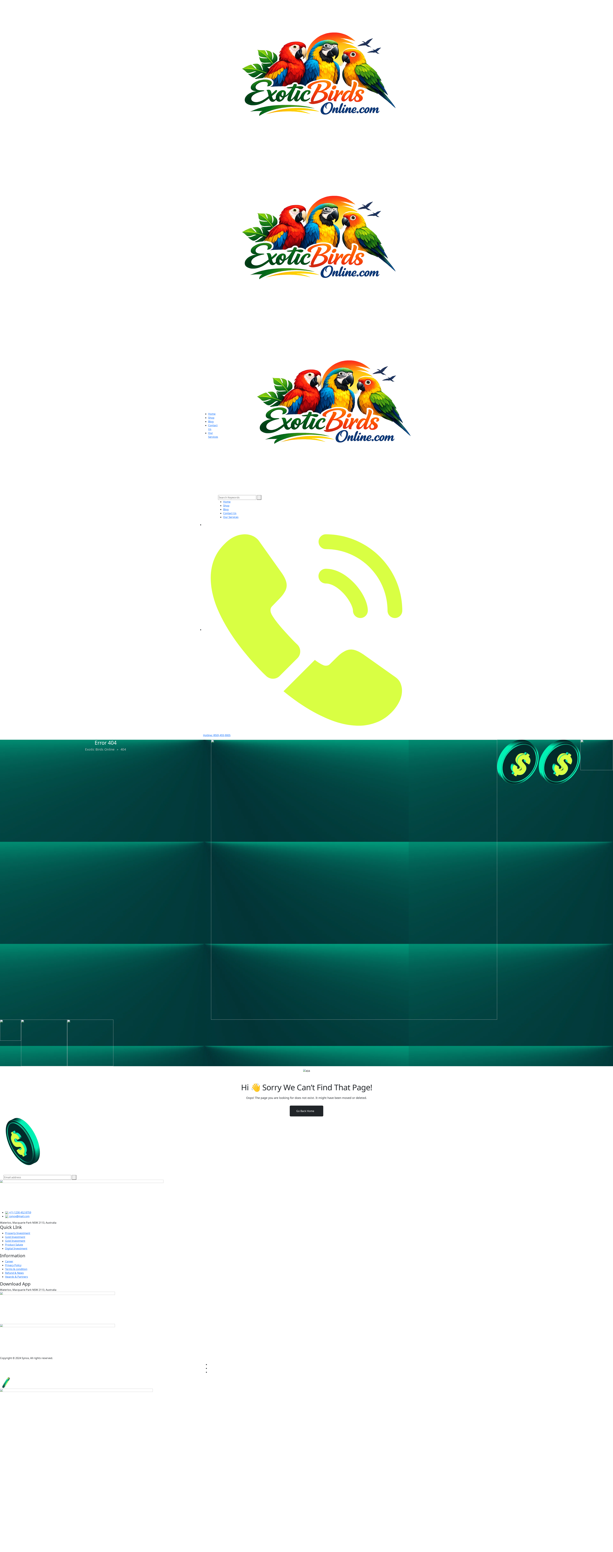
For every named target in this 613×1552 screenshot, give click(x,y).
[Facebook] (210, 1364)
